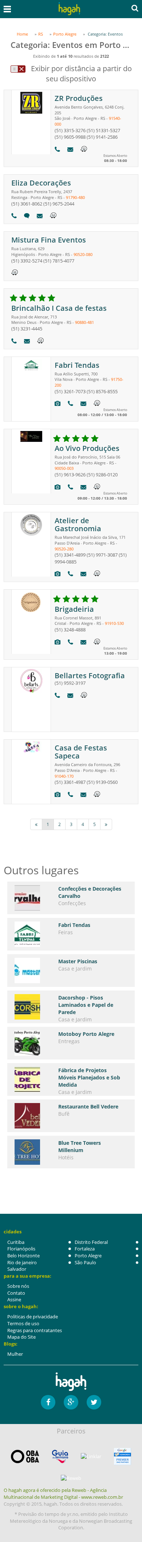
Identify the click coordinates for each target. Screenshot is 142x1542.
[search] (134, 8)
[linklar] (91, 1456)
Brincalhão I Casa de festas (59, 308)
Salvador (16, 1269)
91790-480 (75, 197)
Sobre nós (18, 1286)
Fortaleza (85, 1248)
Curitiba (15, 1242)
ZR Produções (79, 98)
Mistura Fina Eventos (48, 240)
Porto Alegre (88, 1255)
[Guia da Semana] (60, 1456)
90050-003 (64, 468)
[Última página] (106, 824)
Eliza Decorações (41, 183)
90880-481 (84, 322)
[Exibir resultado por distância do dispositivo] (18, 69)
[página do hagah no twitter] (94, 1402)
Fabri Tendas (77, 365)
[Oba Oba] (25, 1456)
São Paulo (85, 1262)
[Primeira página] (36, 824)
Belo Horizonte (23, 1255)
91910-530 (114, 623)
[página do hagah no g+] (71, 1402)
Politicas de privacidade (32, 1316)
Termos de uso (23, 1323)
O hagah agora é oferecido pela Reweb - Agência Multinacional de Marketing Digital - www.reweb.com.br (63, 1493)
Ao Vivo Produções (87, 448)
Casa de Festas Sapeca (81, 752)
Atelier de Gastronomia (78, 524)
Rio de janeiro (22, 1262)
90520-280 (64, 549)
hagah (69, 9)
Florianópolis (21, 1248)
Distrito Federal (91, 1242)
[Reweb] (71, 1478)
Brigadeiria (74, 609)
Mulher (15, 1354)
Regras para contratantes (34, 1330)
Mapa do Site (21, 1337)
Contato (16, 1293)
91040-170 (64, 776)
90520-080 (83, 254)
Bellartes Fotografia (90, 675)
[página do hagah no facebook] (48, 1402)
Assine (14, 1299)
